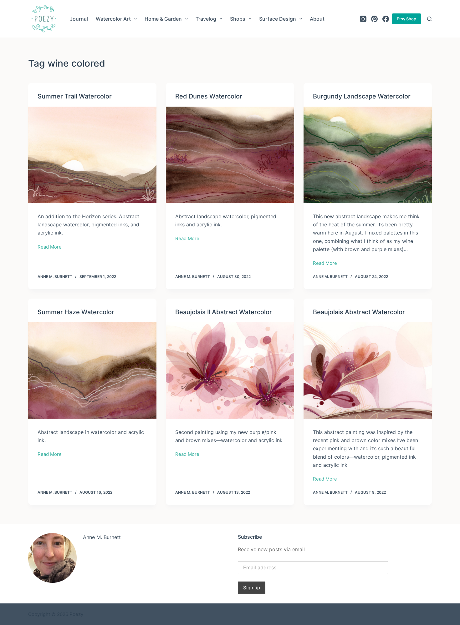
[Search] (429, 19)
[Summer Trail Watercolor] (92, 155)
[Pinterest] (374, 19)
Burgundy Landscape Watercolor (362, 96)
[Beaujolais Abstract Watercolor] (368, 370)
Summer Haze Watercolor (76, 312)
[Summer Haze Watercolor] (92, 370)
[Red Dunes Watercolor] (230, 155)
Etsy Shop (406, 18)
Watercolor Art (113, 19)
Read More (50, 247)
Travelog (206, 19)
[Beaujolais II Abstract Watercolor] (230, 370)
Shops (237, 19)
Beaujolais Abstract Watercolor (359, 312)
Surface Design (277, 19)
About (317, 19)
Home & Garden (163, 19)
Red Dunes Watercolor (208, 96)
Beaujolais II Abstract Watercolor (223, 312)
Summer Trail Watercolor (75, 96)
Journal (79, 19)
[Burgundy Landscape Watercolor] (368, 155)
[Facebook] (385, 19)
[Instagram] (363, 19)
